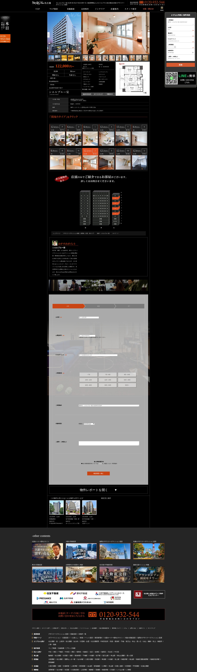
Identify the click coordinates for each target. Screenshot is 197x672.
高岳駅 (97, 659)
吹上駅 (117, 659)
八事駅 (104, 666)
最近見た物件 (106, 498)
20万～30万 (88, 385)
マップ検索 (52, 648)
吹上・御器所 (157, 641)
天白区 (110, 652)
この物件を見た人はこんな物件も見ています (67, 498)
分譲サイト (142, 628)
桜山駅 (131, 659)
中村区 (67, 652)
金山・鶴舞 (147, 641)
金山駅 (89, 666)
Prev (48, 35)
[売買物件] (84, 9)
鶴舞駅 (91, 670)
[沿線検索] (70, 9)
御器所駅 (124, 659)
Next (80, 35)
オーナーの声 (46, 628)
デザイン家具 (35, 628)
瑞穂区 (85, 652)
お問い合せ (133, 628)
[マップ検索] (53, 9)
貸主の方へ (64, 628)
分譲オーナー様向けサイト (113, 638)
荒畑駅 (98, 670)
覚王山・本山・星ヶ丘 (133, 641)
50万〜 (127, 385)
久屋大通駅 (89, 659)
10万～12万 (88, 380)
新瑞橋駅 (51, 662)
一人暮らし (74, 638)
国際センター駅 (70, 659)
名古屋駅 (58, 655)
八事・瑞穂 (52, 644)
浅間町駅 (51, 670)
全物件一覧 (82, 634)
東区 (55, 652)
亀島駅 (50, 655)
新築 (81, 638)
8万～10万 (127, 374)
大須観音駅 (75, 670)
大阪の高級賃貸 (130, 638)
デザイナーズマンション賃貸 (58, 634)
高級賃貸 (73, 634)
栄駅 (71, 655)
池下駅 (98, 655)
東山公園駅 (121, 655)
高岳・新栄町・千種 (117, 641)
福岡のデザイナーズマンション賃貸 (149, 638)
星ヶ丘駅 (130, 655)
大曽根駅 (128, 666)
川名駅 (112, 670)
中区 (50, 652)
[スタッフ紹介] (130, 9)
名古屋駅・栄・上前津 (56, 641)
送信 (181, 65)
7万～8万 (107, 374)
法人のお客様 (74, 628)
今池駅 (91, 655)
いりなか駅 (120, 670)
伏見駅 (65, 655)
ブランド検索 (70, 648)
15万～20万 (127, 380)
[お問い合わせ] (148, 9)
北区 (91, 652)
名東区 (97, 652)
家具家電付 (98, 638)
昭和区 (79, 652)
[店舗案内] (114, 9)
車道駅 (104, 659)
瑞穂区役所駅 (155, 659)
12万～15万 (108, 380)
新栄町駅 (78, 655)
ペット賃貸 (89, 638)
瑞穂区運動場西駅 (142, 659)
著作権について (116, 628)
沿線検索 (61, 648)
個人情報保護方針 (104, 628)
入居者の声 (55, 628)
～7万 (88, 374)
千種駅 (85, 655)
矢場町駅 (66, 666)
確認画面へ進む (98, 473)
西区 (73, 652)
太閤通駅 (51, 659)
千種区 (60, 652)
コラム (125, 628)
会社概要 (94, 628)
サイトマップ (151, 628)
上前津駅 (74, 666)
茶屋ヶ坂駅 (119, 666)
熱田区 (103, 652)
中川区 (117, 652)
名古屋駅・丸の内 (72, 641)
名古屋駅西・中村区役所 (99, 641)
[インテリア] (99, 9)
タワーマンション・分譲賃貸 (58, 638)
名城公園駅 (145, 666)
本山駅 (113, 655)
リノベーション (84, 628)
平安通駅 (136, 666)
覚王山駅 (106, 655)
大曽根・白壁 (84, 641)
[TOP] (37, 9)
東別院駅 (82, 666)
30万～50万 (108, 385)
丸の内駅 (80, 659)
